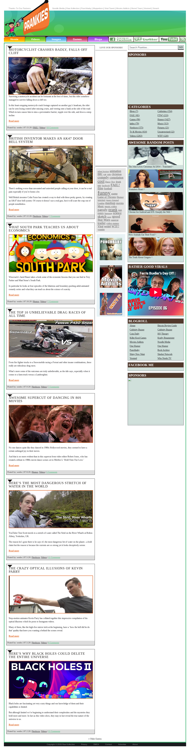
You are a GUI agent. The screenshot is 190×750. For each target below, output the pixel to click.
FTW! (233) (163, 115)
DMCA (96, 744)
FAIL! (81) (135, 115)
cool (101, 181)
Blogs (98, 39)
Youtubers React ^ (137, 189)
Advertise (122, 744)
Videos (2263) (136, 136)
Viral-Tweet (109, 8)
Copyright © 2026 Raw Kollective (61, 744)
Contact (108, 744)
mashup (110, 203)
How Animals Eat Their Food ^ (142, 234)
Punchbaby (86, 8)
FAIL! (35, 127)
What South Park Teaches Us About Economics (44, 228)
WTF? (115, 226)
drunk (118, 182)
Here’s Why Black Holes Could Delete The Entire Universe (47, 655)
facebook (106, 186)
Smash (156, 8)
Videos (35, 39)
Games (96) (135, 119)
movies (120, 203)
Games (77, 39)
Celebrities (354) (165, 111)
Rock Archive (164, 350)
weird (107, 226)
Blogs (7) (134, 111)
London (101, 203)
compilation (116, 177)
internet (101, 200)
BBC (100, 174)
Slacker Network (165, 354)
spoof (116, 216)
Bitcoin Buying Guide (167, 325)
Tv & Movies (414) (138, 131)
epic (99, 185)
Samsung (108, 213)
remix (101, 213)
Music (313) (163, 123)
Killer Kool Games (138, 338)
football (108, 188)
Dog (113, 182)
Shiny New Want (137, 354)
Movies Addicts (123, 8)
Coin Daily (134, 333)
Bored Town (136, 8)
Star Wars (104, 220)
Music (101, 206)
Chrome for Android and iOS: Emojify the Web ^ (150, 212)
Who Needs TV (164, 358)
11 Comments (54, 557)
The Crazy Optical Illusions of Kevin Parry (46, 569)
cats (109, 174)
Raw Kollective (72, 8)
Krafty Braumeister (166, 338)
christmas (117, 174)
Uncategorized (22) (166, 131)
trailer (102, 223)
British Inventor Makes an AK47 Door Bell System (46, 140)
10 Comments (52, 127)
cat (104, 174)
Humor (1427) (164, 119)
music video (111, 206)
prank (112, 209)
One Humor (135, 346)
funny (104, 193)
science (117, 213)
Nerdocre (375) (136, 127)
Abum (132, 325)
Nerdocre (37, 216)
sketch (102, 216)
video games (112, 223)
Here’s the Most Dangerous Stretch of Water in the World (47, 484)
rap (120, 209)
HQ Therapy (163, 333)
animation (115, 171)
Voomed (147, 8)
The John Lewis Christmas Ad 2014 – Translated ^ (151, 166)
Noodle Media (58, 8)
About (135, 744)
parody (103, 210)
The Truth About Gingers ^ (141, 257)
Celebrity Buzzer (137, 329)
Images (56, 39)
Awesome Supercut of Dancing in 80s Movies (45, 399)
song (109, 217)
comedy (103, 177)
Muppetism (98, 8)
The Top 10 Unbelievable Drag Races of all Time (47, 314)
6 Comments (53, 642)
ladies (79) (134, 123)
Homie (14, 39)
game (114, 193)
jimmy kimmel (112, 200)
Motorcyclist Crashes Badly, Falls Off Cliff (48, 51)
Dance (108, 182)
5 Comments (51, 472)
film (100, 188)
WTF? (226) (163, 136)
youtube (101, 229)
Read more (14, 121)
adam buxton (103, 171)
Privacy (84, 744)
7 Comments (54, 216)
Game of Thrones (107, 197)
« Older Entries (95, 739)
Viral (100, 226)
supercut (114, 220)
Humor (36, 301)
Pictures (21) (163, 127)
